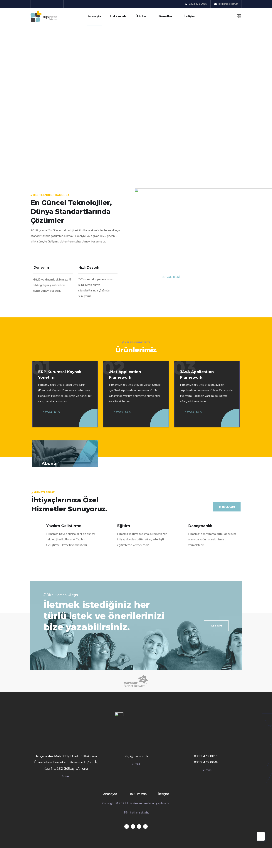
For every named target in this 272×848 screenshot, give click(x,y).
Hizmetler (165, 16)
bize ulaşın (227, 507)
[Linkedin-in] (51, 4)
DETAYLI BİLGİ (170, 277)
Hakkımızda (118, 16)
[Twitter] (34, 4)
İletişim (189, 16)
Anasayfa (94, 16)
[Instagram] (60, 4)
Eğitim (123, 526)
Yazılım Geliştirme (63, 526)
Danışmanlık (200, 526)
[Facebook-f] (43, 4)
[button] (216, 625)
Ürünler (141, 16)
